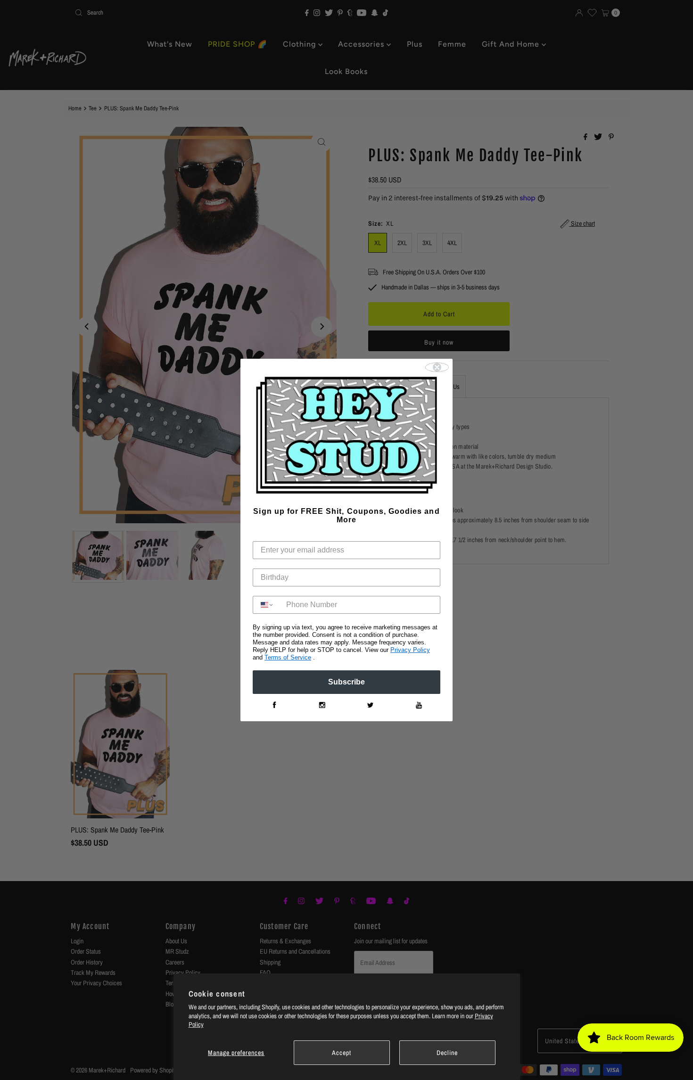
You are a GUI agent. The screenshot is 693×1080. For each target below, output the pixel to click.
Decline (447, 1052)
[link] (274, 705)
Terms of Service (287, 657)
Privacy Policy (410, 649)
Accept (341, 1052)
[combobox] (267, 604)
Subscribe (346, 682)
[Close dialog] (437, 367)
